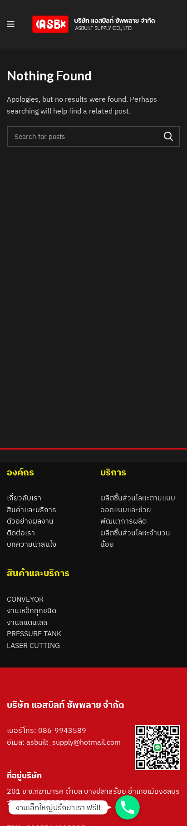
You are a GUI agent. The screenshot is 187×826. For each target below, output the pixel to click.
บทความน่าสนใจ (31, 544)
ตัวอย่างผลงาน (30, 520)
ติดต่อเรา (21, 532)
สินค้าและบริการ (31, 509)
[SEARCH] (168, 136)
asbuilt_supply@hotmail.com (73, 742)
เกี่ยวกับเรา (24, 497)
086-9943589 (62, 730)
